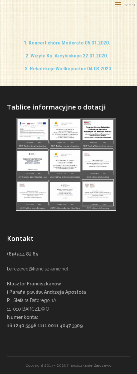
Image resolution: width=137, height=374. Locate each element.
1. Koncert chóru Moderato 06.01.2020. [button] (67, 42)
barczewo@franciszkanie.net (37, 268)
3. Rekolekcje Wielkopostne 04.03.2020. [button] (68, 68)
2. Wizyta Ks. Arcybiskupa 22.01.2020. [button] (67, 55)
